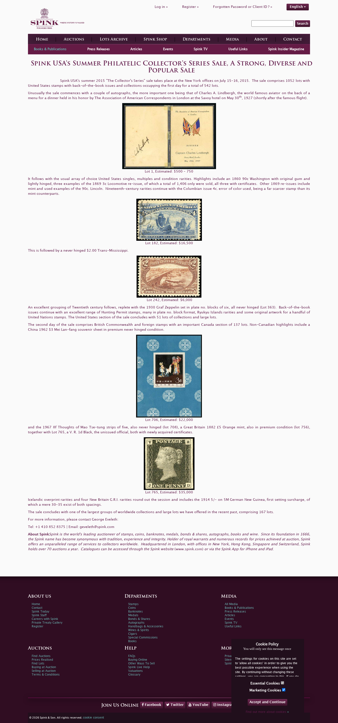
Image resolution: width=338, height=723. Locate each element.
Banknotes (135, 611)
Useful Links (238, 49)
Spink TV (201, 49)
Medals (133, 615)
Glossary (134, 674)
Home (42, 40)
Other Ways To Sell (141, 663)
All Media (231, 604)
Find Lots (38, 663)
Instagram (225, 704)
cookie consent (93, 717)
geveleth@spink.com (97, 526)
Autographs (136, 622)
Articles (136, 49)
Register (37, 626)
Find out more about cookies (267, 712)
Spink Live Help (139, 667)
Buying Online (137, 659)
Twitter (176, 704)
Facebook (152, 704)
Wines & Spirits (138, 630)
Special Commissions (143, 637)
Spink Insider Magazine (286, 49)
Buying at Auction (44, 667)
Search (302, 23)
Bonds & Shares (139, 619)
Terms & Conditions (46, 674)
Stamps (133, 604)
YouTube (200, 704)
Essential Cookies (265, 683)
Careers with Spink (45, 619)
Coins (132, 608)
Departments (196, 40)
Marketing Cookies (265, 690)
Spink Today (40, 611)
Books (132, 641)
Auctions (74, 40)
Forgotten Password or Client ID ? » (242, 6)
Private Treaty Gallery (47, 622)
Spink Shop (155, 40)
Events (168, 49)
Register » (190, 6)
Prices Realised (42, 659)
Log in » (161, 6)
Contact (292, 40)
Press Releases (98, 49)
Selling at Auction (44, 671)
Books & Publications (50, 49)
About (261, 40)
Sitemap (230, 659)
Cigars (132, 634)
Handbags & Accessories (145, 626)
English (297, 6)
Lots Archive (114, 40)
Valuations (135, 671)
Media (232, 40)
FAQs (131, 656)
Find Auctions (41, 656)
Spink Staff (39, 615)
